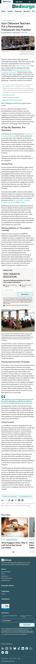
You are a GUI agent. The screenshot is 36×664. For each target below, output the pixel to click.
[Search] (34, 1)
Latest (3, 594)
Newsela (16, 200)
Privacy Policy (30, 631)
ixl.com (12, 202)
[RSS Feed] (2, 500)
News (4, 11)
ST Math (22, 202)
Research (27, 11)
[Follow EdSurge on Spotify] (2, 652)
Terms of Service (13, 658)
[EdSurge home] (7, 1)
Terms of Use (24, 300)
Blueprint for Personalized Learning (12, 100)
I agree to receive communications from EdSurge (17, 305)
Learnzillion (5, 202)
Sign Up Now (25, 294)
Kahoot (28, 169)
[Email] (6, 500)
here (2, 505)
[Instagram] (9, 500)
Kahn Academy (25, 200)
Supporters (4, 576)
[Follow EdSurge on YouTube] (30, 648)
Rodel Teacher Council (23, 66)
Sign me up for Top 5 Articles (26, 285)
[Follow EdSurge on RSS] (2, 648)
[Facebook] (22, 500)
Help (19, 658)
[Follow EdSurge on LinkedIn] (22, 648)
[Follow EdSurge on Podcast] (6, 652)
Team (3, 574)
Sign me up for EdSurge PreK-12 (10, 285)
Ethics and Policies (6, 578)
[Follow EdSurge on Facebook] (26, 648)
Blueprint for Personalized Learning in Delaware (15, 71)
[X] (16, 500)
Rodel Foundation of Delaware (10, 97)
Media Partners (5, 580)
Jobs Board (5, 599)
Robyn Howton (16, 32)
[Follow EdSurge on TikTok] (18, 648)
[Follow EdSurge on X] (10, 648)
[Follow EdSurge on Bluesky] (14, 648)
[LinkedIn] (19, 500)
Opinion (10, 11)
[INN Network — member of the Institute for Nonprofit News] (5, 606)
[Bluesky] (12, 500)
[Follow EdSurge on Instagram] (6, 648)
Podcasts (18, 11)
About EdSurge (5, 571)
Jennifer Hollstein (7, 32)
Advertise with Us (7, 586)
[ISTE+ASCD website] (19, 1)
